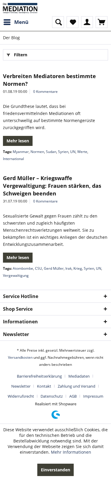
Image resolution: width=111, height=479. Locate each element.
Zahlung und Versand (76, 386)
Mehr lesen (18, 141)
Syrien (63, 151)
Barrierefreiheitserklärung (39, 376)
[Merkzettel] (72, 22)
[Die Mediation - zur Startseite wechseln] (20, 8)
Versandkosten (20, 357)
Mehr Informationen (71, 452)
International (13, 158)
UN (72, 151)
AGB (73, 396)
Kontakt (44, 386)
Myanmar (21, 151)
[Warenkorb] (101, 22)
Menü (21, 22)
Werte (82, 151)
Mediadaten (79, 376)
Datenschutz (52, 396)
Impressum (93, 396)
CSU (38, 268)
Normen (37, 151)
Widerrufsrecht (21, 396)
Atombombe (23, 268)
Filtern (20, 54)
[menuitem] (15, 22)
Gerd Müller (54, 268)
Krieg (77, 268)
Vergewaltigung (16, 275)
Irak (68, 268)
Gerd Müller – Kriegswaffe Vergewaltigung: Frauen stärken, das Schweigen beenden (52, 186)
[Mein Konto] (87, 22)
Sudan (51, 151)
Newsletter (20, 386)
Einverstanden (55, 470)
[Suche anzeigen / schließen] (58, 22)
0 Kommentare (45, 91)
